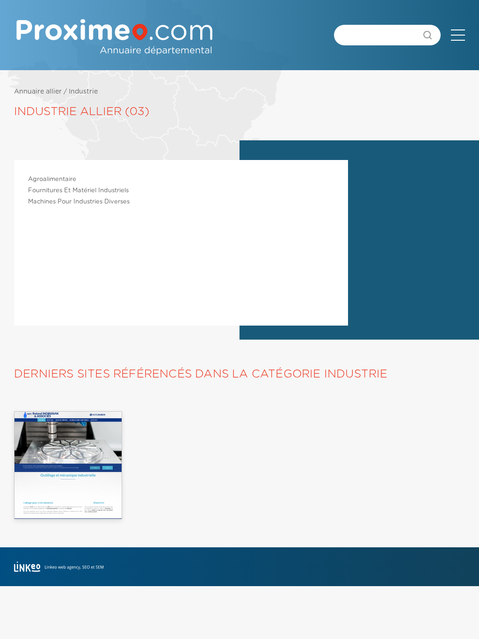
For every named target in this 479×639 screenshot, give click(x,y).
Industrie (83, 91)
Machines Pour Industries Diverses (79, 202)
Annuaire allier (38, 91)
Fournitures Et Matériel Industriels (78, 191)
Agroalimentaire (52, 179)
